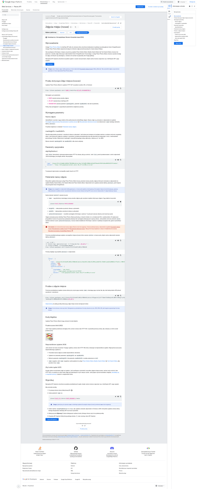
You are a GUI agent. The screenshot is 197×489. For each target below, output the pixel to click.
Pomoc (120, 470)
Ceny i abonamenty (123, 465)
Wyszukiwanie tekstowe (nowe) (88, 122)
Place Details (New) (88, 361)
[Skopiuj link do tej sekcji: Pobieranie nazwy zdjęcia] (67, 177)
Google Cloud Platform (66, 479)
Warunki (24, 485)
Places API (17, 7)
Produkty (29, 2)
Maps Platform (16, 2)
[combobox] (167, 1)
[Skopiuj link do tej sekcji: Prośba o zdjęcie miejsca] (67, 286)
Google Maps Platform (64, 23)
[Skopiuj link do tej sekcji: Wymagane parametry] (65, 113)
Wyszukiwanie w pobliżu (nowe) (68, 122)
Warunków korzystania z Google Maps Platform (59, 231)
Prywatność (31, 485)
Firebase (56, 479)
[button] (10, 36)
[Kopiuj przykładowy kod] (120, 88)
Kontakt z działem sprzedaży (155, 6)
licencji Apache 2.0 (110, 435)
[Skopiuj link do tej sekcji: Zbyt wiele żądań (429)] (62, 367)
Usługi (55, 23)
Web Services (6, 7)
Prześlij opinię (116, 27)
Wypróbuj (49, 64)
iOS (70, 32)
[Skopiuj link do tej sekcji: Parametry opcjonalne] (65, 147)
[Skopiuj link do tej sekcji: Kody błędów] (58, 317)
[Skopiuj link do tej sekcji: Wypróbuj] (55, 380)
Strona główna (48, 23)
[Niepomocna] (121, 23)
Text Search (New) (112, 361)
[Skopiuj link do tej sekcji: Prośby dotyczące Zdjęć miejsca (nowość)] (82, 81)
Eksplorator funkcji (27, 468)
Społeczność (61, 2)
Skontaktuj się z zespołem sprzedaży (128, 468)
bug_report (190, 6)
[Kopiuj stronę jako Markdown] (75, 27)
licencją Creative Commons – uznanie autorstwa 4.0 (78, 435)
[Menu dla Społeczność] (66, 2)
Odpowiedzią (49, 304)
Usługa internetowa (82, 32)
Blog (54, 2)
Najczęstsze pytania (27, 465)
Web (72, 470)
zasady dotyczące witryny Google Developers (68, 436)
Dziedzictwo (36, 10)
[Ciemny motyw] (118, 88)
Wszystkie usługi (87, 479)
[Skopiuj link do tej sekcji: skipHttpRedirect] (58, 151)
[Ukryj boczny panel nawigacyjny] (18, 486)
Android (62, 32)
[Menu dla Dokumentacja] (49, 2)
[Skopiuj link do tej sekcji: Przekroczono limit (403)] (64, 326)
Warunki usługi (122, 473)
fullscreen (192, 6)
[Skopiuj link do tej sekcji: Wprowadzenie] (59, 43)
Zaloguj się (192, 1)
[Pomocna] (118, 23)
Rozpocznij (140, 6)
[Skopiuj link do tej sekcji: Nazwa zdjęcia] (57, 117)
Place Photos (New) (54, 47)
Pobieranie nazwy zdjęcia (69, 127)
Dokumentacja (44, 2)
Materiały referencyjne (17, 10)
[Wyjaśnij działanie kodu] (115, 88)
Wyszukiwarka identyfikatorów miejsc (32, 470)
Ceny (36, 2)
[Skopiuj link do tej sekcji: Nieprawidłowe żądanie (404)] (67, 345)
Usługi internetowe (75, 473)
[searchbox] (10, 15)
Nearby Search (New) (99, 361)
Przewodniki (5, 10)
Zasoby (28, 10)
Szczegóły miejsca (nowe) (86, 69)
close (194, 6)
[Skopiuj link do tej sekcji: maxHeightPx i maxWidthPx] (66, 131)
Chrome (49, 479)
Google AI (77, 479)
